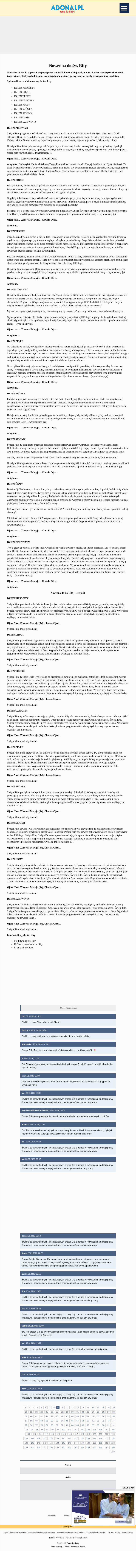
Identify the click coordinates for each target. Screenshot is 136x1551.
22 (31, 1412)
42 (42, 1416)
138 (113, 1438)
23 (36, 1412)
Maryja (88, 1532)
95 (37, 1430)
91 (108, 1425)
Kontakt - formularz (73, 1538)
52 (93, 1416)
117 (76, 1434)
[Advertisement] (68, 34)
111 (40, 1434)
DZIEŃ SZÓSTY (23, 109)
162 (75, 1447)
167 (106, 1447)
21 (26, 1412)
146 (69, 1443)
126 (38, 1438)
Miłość (23, 1532)
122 (106, 1434)
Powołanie (31, 1532)
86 (83, 1425)
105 (94, 1430)
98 (53, 1430)
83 (67, 1425)
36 (103, 1412)
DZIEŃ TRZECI (22, 96)
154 (26, 1447)
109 (28, 1434)
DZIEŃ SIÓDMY (23, 113)
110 (34, 1434)
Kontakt (84, 1538)
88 (93, 1425)
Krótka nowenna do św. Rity (28, 944)
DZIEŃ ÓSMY (22, 117)
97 (47, 1430)
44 (52, 1416)
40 (31, 1416)
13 (77, 1407)
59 (36, 1421)
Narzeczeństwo (61, 1532)
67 (77, 1421)
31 (77, 1412)
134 (88, 1438)
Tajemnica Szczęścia (99, 1532)
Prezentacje (72, 1532)
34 (93, 1412)
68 (83, 1421)
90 (103, 1425)
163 (82, 1447)
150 (94, 1443)
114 (58, 1434)
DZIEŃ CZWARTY (24, 100)
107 (106, 1430)
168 (113, 1447)
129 (57, 1438)
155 (32, 1447)
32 (83, 1412)
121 (100, 1434)
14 (83, 1407)
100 (63, 1430)
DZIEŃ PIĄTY (22, 104)
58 (31, 1421)
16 (93, 1407)
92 (113, 1425)
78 (42, 1425)
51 (88, 1416)
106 (100, 1430)
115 (64, 1434)
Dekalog (111, 1532)
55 (108, 1416)
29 (67, 1412)
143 (51, 1443)
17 (98, 1407)
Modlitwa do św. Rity (25, 941)
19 (108, 1407)
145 (63, 1443)
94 (32, 1430)
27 (57, 1412)
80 (52, 1425)
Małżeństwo (40, 1532)
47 (67, 1416)
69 (88, 1421)
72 (103, 1421)
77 (36, 1425)
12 (72, 1407)
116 (70, 1434)
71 (98, 1421)
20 (113, 1407)
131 (69, 1438)
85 (77, 1425)
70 (93, 1421)
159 (57, 1447)
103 (82, 1430)
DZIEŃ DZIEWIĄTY (25, 121)
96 (42, 1430)
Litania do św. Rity (23, 947)
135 (94, 1438)
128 (51, 1438)
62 (52, 1421)
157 (44, 1447)
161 (69, 1447)
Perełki (124, 1532)
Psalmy (117, 1532)
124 (26, 1438)
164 (88, 1447)
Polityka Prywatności (56, 1538)
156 (38, 1447)
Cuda (130, 1532)
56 (113, 1416)
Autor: (68, 1465)
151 (100, 1443)
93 (27, 1430)
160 (63, 1447)
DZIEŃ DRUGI (22, 92)
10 (62, 1407)
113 (52, 1434)
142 (44, 1443)
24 (42, 1412)
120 (94, 1434)
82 (62, 1425)
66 (72, 1421)
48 (72, 1416)
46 (62, 1416)
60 (42, 1421)
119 (88, 1434)
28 (62, 1412)
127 (44, 1438)
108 (113, 1430)
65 (67, 1421)
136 (100, 1438)
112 (46, 1434)
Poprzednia (51, 1515)
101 (69, 1430)
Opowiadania (15, 1532)
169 (113, 1452)
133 (82, 1438)
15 (88, 1407)
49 (77, 1416)
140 (32, 1443)
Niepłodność (50, 1532)
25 (47, 1412)
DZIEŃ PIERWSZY (24, 87)
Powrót (67, 1515)
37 (108, 1412)
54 (103, 1416)
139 (26, 1443)
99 (58, 1430)
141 (38, 1443)
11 (67, 1407)
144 (57, 1443)
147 (75, 1443)
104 (88, 1430)
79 (47, 1425)
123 (113, 1434)
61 (47, 1421)
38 (113, 1412)
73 (108, 1421)
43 (47, 1416)
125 (32, 1438)
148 (82, 1443)
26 (52, 1412)
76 (31, 1425)
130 (63, 1438)
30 (72, 1412)
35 (98, 1412)
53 (98, 1416)
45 (57, 1416)
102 (75, 1430)
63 (57, 1421)
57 (26, 1421)
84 (72, 1425)
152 (106, 1443)
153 (113, 1443)
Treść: (68, 1477)
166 (100, 1447)
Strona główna (68, 1527)
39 (26, 1416)
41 (36, 1416)
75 (26, 1425)
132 (75, 1438)
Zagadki (6, 1532)
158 (51, 1447)
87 (88, 1425)
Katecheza (80, 1532)
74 (113, 1421)
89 (98, 1425)
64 (62, 1421)
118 (82, 1434)
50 (83, 1416)
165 (94, 1447)
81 (57, 1425)
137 (106, 1438)
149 (88, 1443)
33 (88, 1412)
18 (103, 1407)
